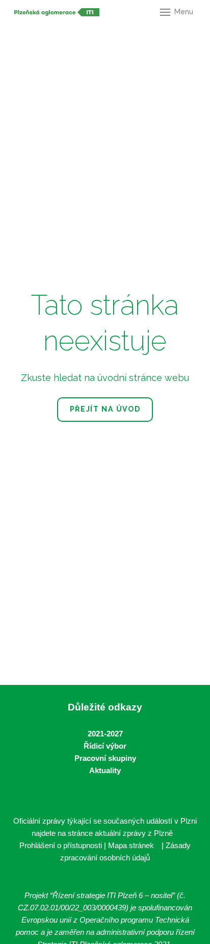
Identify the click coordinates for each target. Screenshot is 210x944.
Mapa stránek (131, 845)
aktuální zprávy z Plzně (134, 833)
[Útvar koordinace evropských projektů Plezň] (56, 12)
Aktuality (105, 770)
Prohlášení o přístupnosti (60, 845)
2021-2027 (105, 733)
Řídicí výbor (105, 746)
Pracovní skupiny (105, 758)
